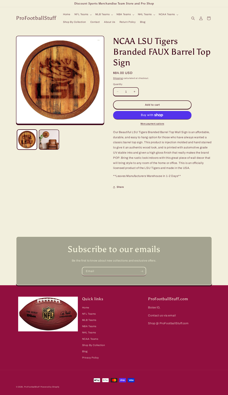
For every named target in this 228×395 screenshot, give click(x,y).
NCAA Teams (90, 339)
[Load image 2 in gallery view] (49, 140)
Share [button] (120, 187)
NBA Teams (89, 326)
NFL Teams (89, 314)
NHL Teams (89, 332)
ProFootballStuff (32, 387)
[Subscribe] (142, 271)
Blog (85, 351)
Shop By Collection (93, 345)
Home (85, 307)
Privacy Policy (90, 357)
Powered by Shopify (50, 387)
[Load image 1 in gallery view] (27, 140)
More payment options (152, 123)
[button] (82, 14)
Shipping (118, 78)
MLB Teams (89, 320)
